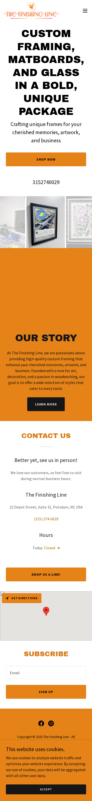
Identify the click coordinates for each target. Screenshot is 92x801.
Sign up (46, 692)
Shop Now (46, 159)
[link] (31, 10)
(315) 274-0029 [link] (46, 518)
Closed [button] (49, 547)
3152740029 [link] (46, 182)
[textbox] (46, 672)
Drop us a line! (46, 574)
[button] (85, 11)
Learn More (46, 404)
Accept (46, 789)
